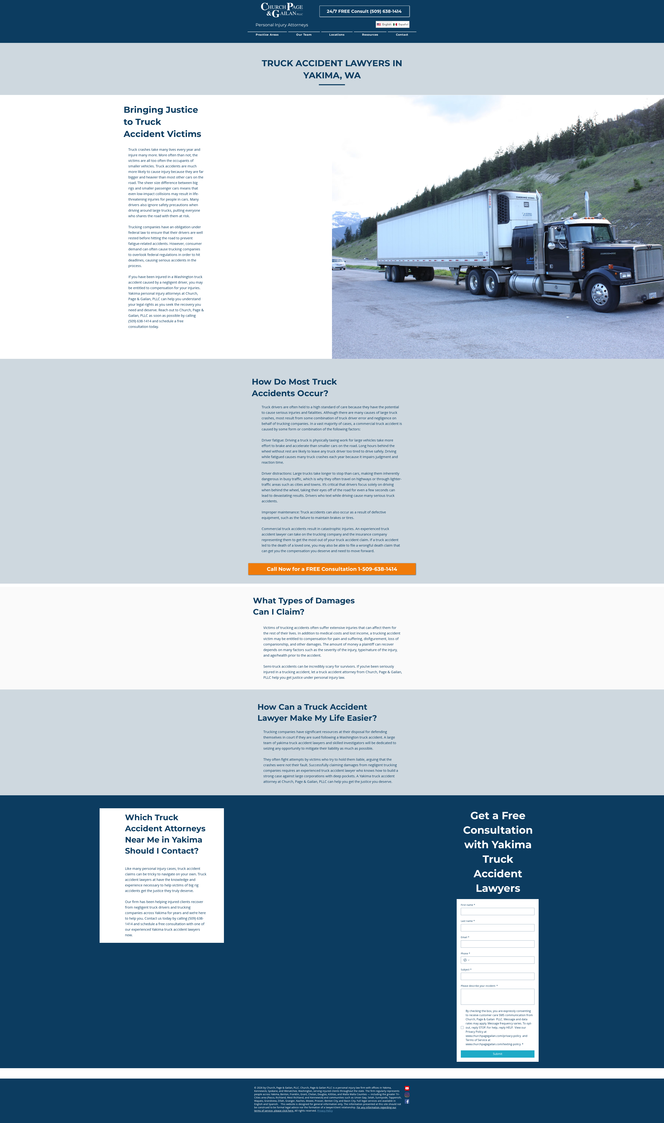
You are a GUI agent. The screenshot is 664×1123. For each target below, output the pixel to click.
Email (465, 937)
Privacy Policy (325, 1110)
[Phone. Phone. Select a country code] (466, 960)
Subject (466, 969)
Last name (468, 921)
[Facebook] (407, 1101)
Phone (465, 953)
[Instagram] (407, 1095)
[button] (267, 35)
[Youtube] (407, 1088)
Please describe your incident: (479, 985)
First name (468, 904)
